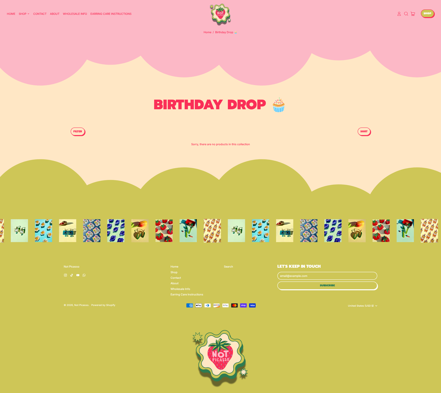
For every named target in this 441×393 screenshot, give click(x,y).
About (54, 13)
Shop (174, 272)
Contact (40, 13)
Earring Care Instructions (110, 13)
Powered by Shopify (103, 305)
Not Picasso (81, 305)
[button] (406, 13)
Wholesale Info (75, 13)
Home (11, 13)
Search (228, 266)
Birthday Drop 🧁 (226, 32)
